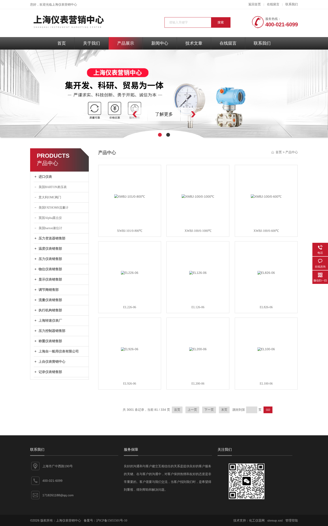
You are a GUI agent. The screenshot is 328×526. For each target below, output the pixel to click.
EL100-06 (266, 383)
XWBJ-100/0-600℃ (266, 231)
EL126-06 (197, 307)
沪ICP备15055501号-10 (111, 520)
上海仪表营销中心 (64, 4)
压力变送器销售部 (52, 238)
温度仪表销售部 (50, 248)
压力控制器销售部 (52, 331)
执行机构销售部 (50, 310)
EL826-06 (266, 307)
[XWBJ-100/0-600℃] (266, 196)
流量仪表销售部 (50, 300)
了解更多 (164, 114)
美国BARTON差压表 (53, 187)
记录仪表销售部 (50, 372)
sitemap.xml (275, 520)
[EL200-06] (198, 349)
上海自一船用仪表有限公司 (59, 351)
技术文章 (193, 43)
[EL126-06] (198, 273)
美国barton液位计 (50, 228)
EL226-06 (129, 307)
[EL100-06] (266, 349)
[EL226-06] (129, 273)
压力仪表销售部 (50, 259)
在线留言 (273, 4)
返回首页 (254, 4)
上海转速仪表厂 (50, 320)
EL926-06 (129, 383)
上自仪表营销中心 (52, 361)
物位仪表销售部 (50, 269)
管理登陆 (291, 520)
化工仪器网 (257, 520)
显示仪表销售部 (50, 279)
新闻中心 (159, 43)
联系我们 (291, 4)
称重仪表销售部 (50, 341)
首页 (61, 43)
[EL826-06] (266, 273)
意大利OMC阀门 (50, 197)
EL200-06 (197, 383)
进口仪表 (45, 176)
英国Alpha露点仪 (50, 218)
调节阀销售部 (49, 289)
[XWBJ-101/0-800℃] (129, 196)
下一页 (209, 409)
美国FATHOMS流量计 (54, 207)
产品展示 (125, 43)
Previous (125, 114)
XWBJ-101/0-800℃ (129, 231)
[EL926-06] (129, 349)
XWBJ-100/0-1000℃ (198, 231)
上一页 (192, 409)
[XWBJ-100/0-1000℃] (198, 196)
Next (203, 114)
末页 (224, 409)
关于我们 (91, 43)
